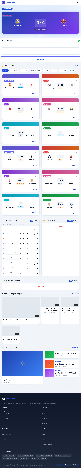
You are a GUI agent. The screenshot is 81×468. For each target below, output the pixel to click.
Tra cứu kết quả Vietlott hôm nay (25, 455)
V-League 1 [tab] (14, 70)
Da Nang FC (9, 262)
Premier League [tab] (36, 70)
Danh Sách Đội (5, 432)
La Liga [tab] (46, 70)
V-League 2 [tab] (25, 70)
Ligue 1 (43, 421)
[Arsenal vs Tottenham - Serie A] (40, 46)
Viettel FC (8, 247)
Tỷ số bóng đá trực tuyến (9, 455)
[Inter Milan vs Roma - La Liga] (40, 51)
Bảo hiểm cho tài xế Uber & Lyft (39, 458)
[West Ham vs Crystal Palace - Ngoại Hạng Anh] (40, 56)
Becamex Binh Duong (11, 257)
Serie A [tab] (54, 70)
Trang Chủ (4, 411)
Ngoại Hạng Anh (46, 411)
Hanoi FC (8, 228)
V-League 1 (70, 220)
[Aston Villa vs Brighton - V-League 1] (40, 54)
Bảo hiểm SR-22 (25, 458)
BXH (32, 220)
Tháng (75, 280)
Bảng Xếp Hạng (6, 418)
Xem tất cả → (40, 59)
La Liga (43, 413)
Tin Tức (44, 432)
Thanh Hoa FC (9, 267)
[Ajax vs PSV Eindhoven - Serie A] (40, 53)
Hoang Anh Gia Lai (11, 252)
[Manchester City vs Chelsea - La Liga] (40, 44)
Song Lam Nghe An (11, 243)
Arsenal (4, 439)
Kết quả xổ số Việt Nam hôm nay (10, 458)
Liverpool (4, 437)
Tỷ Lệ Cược (45, 437)
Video (43, 434)
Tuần (71, 280)
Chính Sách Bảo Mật (47, 442)
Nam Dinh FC (9, 233)
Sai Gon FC (9, 272)
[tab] (38, 35)
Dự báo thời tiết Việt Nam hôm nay (63, 455)
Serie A (43, 416)
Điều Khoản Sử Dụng (47, 444)
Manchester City (6, 442)
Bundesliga (44, 418)
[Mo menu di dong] (77, 2)
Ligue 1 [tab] (73, 70)
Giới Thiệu (44, 439)
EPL (76, 220)
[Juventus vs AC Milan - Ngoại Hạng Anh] (40, 49)
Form (36, 220)
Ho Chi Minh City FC (11, 238)
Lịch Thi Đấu (5, 416)
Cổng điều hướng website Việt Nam (44, 455)
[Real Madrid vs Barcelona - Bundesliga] (40, 47)
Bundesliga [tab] (64, 70)
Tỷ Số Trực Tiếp (6, 413)
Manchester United (6, 434)
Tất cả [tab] (5, 70)
